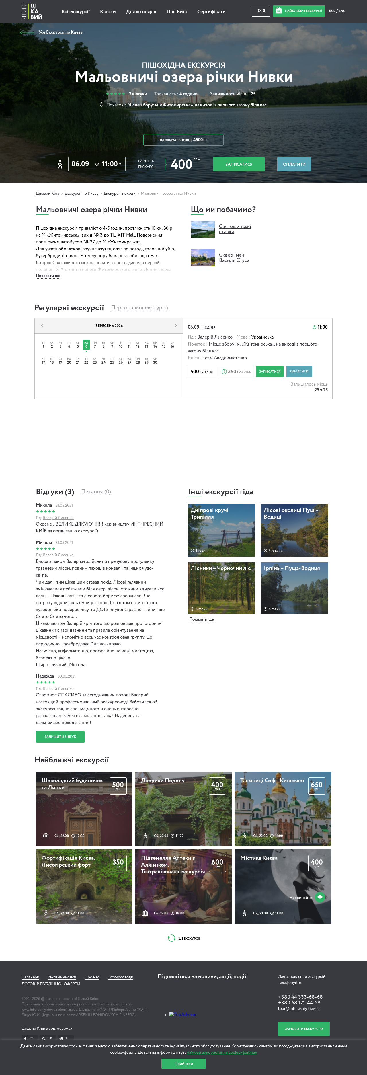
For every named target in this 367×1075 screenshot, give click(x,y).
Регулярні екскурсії (69, 308)
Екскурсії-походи (120, 194)
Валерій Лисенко (215, 337)
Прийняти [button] (183, 1064)
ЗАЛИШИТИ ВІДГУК (60, 736)
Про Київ (177, 11)
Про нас (92, 977)
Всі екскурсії (76, 11)
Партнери (30, 977)
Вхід (261, 10)
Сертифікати (211, 11)
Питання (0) (96, 492)
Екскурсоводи (120, 977)
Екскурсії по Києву (82, 194)
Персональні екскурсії (139, 308)
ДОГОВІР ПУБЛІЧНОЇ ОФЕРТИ (51, 984)
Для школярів (141, 11)
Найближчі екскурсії (71, 760)
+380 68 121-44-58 (299, 1003)
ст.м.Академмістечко (226, 358)
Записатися (239, 165)
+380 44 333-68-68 (300, 997)
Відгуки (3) (55, 492)
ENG (342, 11)
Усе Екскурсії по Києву (61, 32)
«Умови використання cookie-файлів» (222, 1052)
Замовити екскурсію (304, 1029)
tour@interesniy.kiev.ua (298, 1009)
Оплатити (294, 165)
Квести (108, 11)
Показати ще (48, 276)
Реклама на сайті (62, 977)
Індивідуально (183, 140)
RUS (332, 11)
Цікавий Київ (47, 194)
